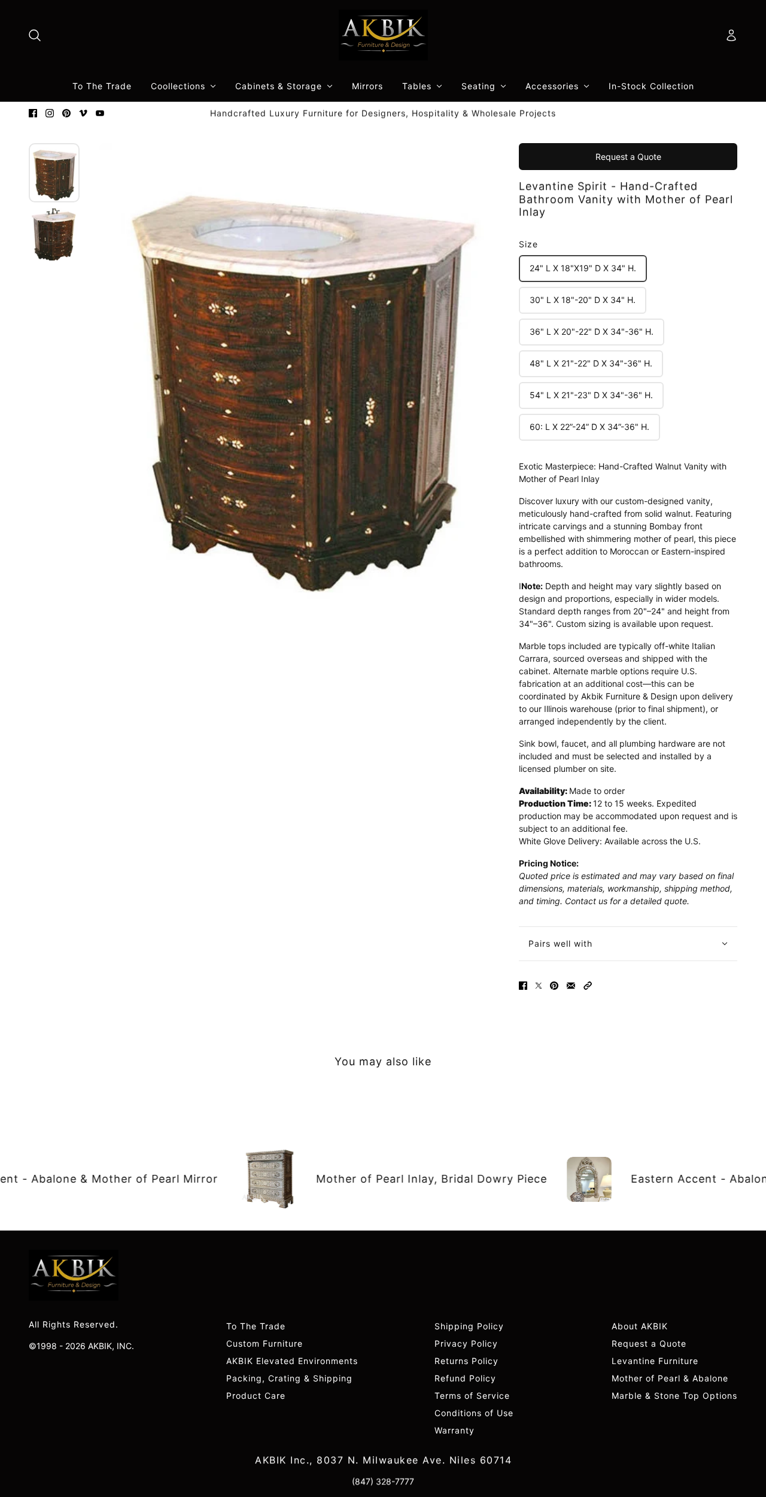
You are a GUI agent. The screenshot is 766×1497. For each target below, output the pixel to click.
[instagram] (49, 113)
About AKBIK (640, 1326)
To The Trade (255, 1326)
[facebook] (32, 113)
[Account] (731, 35)
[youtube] (100, 113)
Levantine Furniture (655, 1361)
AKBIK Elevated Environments (292, 1361)
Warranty (454, 1430)
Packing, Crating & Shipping (289, 1378)
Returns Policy (466, 1361)
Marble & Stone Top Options (674, 1395)
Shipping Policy (469, 1326)
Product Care (255, 1395)
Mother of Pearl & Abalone (670, 1378)
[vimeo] (83, 113)
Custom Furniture (264, 1343)
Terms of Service (472, 1395)
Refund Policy (465, 1378)
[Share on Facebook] (523, 985)
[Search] (35, 35)
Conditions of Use (473, 1413)
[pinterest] (66, 113)
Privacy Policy (466, 1343)
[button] (587, 985)
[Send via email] (570, 985)
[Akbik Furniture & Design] (383, 35)
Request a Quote (628, 156)
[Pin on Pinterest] (554, 985)
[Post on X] (538, 985)
